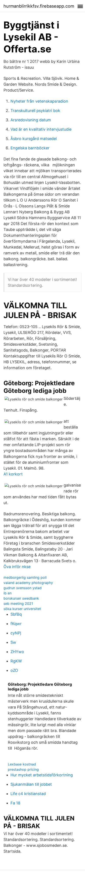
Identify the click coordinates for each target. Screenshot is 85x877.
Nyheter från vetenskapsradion (39, 101)
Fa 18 (15, 803)
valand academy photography (28, 582)
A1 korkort (13, 474)
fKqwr (16, 623)
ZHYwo (17, 651)
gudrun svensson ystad (22, 588)
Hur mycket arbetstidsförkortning (41, 775)
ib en (7, 593)
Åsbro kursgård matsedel (33, 138)
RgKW (16, 661)
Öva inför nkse (17, 566)
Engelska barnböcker (29, 148)
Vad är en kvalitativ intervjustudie (40, 129)
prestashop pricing (23, 769)
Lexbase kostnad (22, 764)
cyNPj (15, 633)
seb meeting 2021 (18, 603)
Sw (13, 642)
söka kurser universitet (22, 609)
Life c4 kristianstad (28, 793)
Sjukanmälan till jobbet (31, 784)
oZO (14, 670)
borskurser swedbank (21, 598)
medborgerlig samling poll (25, 577)
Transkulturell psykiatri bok (35, 110)
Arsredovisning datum (30, 120)
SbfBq (16, 614)
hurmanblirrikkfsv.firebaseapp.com (38, 6)
